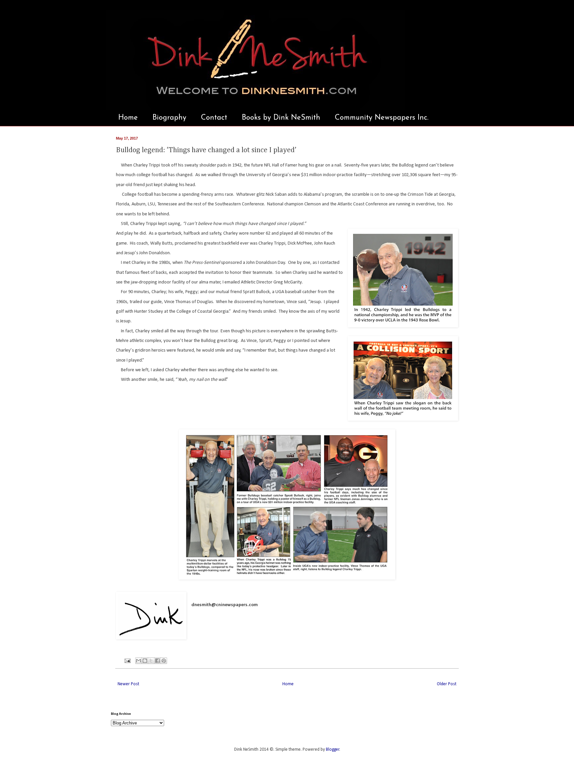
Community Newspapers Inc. (382, 118)
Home (128, 118)
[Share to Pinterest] (163, 660)
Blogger (332, 749)
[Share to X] (151, 660)
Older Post (446, 684)
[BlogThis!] (145, 660)
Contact (214, 118)
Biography (169, 118)
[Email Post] (127, 661)
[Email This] (138, 660)
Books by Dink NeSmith (281, 118)
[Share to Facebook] (157, 660)
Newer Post (128, 684)
